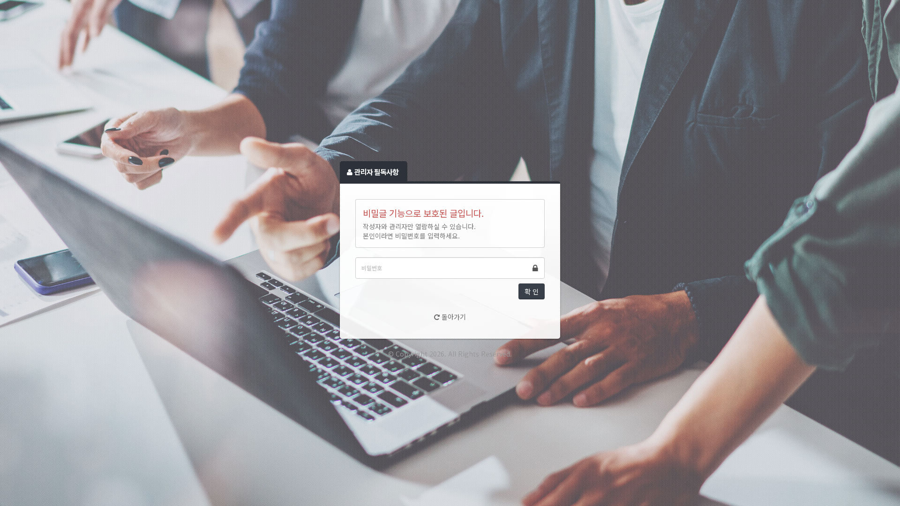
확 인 (532, 291)
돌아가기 (453, 316)
